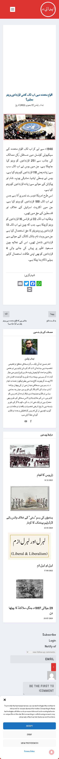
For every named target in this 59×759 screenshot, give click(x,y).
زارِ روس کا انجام (45, 475)
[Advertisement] (29, 56)
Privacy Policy (29, 751)
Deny (29, 734)
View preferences (29, 743)
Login (52, 640)
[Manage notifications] (51, 752)
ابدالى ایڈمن (39, 105)
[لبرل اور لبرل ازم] (29, 546)
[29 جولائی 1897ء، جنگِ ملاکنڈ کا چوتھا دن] (29, 589)
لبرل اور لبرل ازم (45, 565)
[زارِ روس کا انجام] (29, 456)
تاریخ (17, 105)
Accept (29, 725)
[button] (4, 699)
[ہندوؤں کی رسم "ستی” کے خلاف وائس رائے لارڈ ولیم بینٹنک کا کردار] (29, 498)
